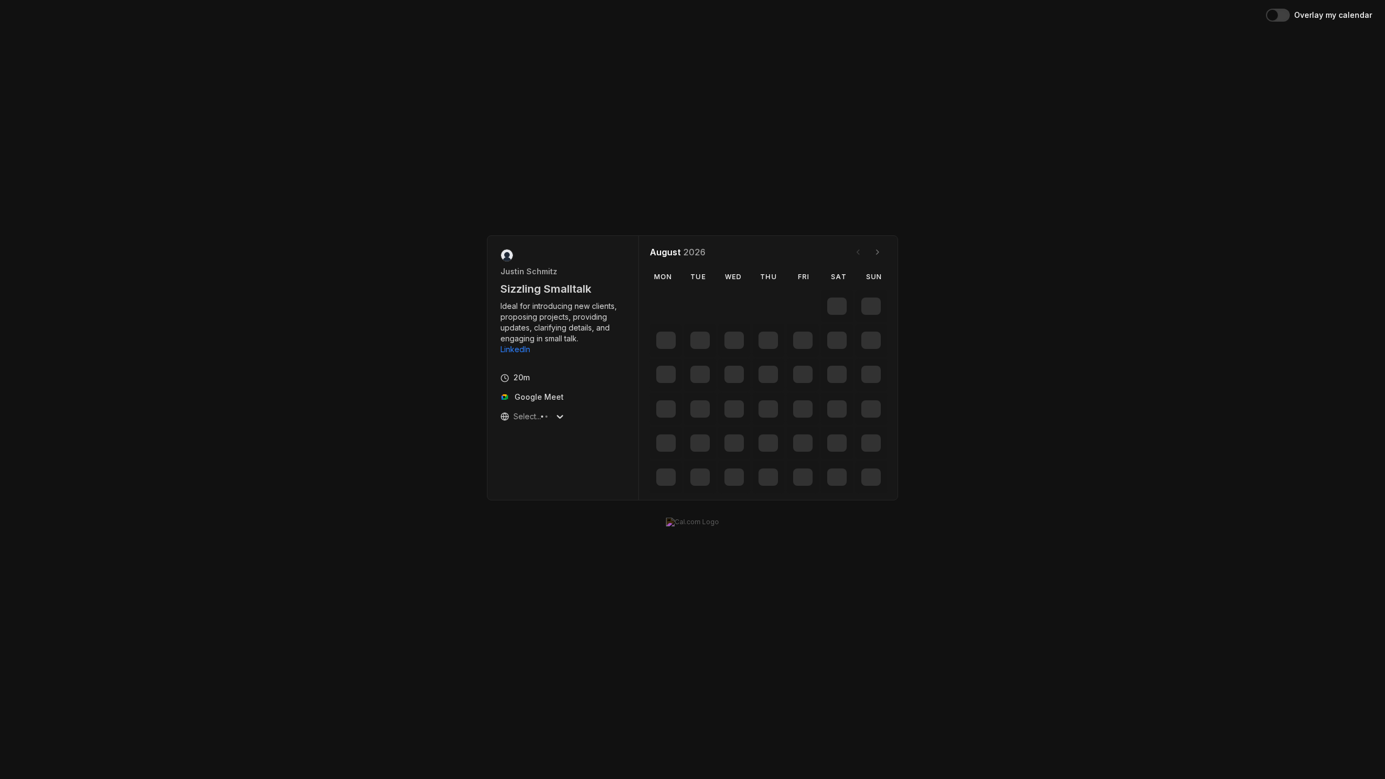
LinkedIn (515, 349)
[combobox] (514, 416)
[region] (563, 328)
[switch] (1278, 15)
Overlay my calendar (1333, 15)
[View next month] (877, 252)
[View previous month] (858, 252)
